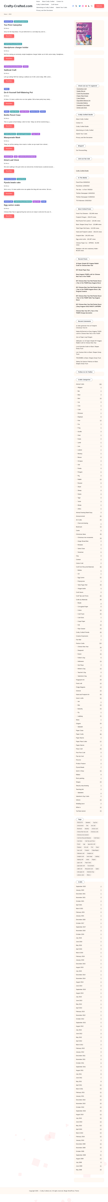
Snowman (80, 552)
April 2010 (79, 1129)
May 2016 (79, 945)
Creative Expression (82, 636)
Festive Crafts (80, 643)
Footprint (87, 850)
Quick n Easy (80, 771)
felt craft (86, 847)
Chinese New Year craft (82, 831)
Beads (79, 603)
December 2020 (80, 919)
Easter (80, 654)
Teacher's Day (35, 111)
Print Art (78, 760)
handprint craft (80, 856)
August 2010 (79, 1114)
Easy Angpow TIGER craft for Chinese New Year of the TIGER (88, 275)
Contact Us (79, 123)
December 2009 (80, 1144)
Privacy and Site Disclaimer (84, 137)
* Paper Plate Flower (82, 96)
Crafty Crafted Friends (82, 632)
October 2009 (80, 1151)
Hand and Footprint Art (21, 21)
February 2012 (80, 1048)
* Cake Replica (80, 98)
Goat (79, 435)
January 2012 (80, 1052)
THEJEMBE (79, 358)
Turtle (79, 501)
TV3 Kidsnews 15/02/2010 (83, 200)
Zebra (79, 509)
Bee (79, 705)
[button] (99, 6)
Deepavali (80, 650)
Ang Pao (95, 822)
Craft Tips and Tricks (82, 596)
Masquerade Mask (12, 137)
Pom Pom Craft (80, 752)
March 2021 (79, 908)
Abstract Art (80, 822)
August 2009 (79, 1158)
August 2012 (79, 1026)
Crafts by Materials (10, 134)
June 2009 (79, 1166)
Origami (78, 723)
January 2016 (80, 960)
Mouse (80, 457)
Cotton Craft (79, 563)
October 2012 (80, 1019)
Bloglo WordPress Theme (71, 1191)
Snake (44, 201)
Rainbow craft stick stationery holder (87, 248)
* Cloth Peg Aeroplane (82, 93)
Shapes (78, 782)
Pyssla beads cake (12, 182)
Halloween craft (80, 853)
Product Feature (81, 763)
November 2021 (80, 897)
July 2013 (79, 997)
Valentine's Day (82, 676)
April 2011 (79, 1085)
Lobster (80, 450)
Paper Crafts (35, 134)
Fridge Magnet (95, 850)
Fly (78, 712)
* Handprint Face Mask (83, 105)
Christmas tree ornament (83, 834)
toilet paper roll (80, 871)
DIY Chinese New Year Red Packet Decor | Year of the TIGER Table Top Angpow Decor (89, 298)
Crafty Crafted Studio (85, 114)
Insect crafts (79, 698)
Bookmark (79, 527)
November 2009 (80, 1147)
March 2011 (79, 1089)
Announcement (80, 516)
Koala (79, 439)
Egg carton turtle (81, 239)
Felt (79, 625)
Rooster (80, 483)
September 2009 (81, 1155)
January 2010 (80, 1140)
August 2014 (79, 982)
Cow (79, 406)
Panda (79, 468)
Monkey (80, 453)
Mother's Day (81, 668)
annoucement (80, 825)
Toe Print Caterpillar (13, 25)
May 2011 (79, 1081)
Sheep (79, 490)
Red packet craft (89, 868)
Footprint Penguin (81, 217)
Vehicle (25, 66)
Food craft (79, 683)
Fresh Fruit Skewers (82, 213)
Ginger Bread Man (83, 541)
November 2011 (80, 1059)
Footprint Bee (80, 235)
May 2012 (79, 1037)
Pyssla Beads (21, 179)
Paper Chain (79, 730)
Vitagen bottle (82, 588)
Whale (79, 505)
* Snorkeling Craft (81, 89)
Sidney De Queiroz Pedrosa (84, 361)
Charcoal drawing (83, 523)
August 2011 (79, 1070)
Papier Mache (24, 111)
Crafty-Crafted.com (18, 6)
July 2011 (79, 1074)
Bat (79, 391)
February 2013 (80, 1011)
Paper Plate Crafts (81, 741)
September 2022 (81, 886)
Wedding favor (80, 803)
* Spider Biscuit (80, 91)
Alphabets (80, 792)
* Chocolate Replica (82, 103)
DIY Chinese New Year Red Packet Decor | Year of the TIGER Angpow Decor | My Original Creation (89, 289)
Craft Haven (79, 592)
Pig (79, 476)
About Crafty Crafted (82, 119)
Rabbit (79, 479)
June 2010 (79, 1122)
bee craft (93, 825)
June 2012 (79, 1033)
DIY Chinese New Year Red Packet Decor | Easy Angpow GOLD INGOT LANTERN (89, 305)
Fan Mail (78, 639)
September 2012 (81, 1022)
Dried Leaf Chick (11, 160)
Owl (79, 464)
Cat (79, 402)
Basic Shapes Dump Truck (84, 224)
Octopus (80, 461)
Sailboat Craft (10, 70)
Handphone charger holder (16, 47)
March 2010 (79, 1133)
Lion (79, 446)
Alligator (80, 387)
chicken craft (95, 828)
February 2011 (80, 1092)
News (77, 720)
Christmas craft (94, 831)
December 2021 (80, 894)
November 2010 (80, 1103)
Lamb (79, 442)
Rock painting (80, 778)
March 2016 (79, 952)
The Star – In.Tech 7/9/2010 (84, 189)
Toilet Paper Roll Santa (82, 228)
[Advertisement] (89, 70)
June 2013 (79, 1000)
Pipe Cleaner (81, 628)
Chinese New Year (83, 646)
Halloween (81, 661)
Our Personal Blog (81, 150)
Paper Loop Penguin (86, 337)
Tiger (79, 498)
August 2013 (79, 993)
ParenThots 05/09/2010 (83, 182)
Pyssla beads (91, 865)
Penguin (80, 472)
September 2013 (81, 989)
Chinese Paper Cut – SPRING (85, 243)
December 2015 (80, 963)
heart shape (89, 856)
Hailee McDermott (81, 331)
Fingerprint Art (80, 680)
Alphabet (80, 727)
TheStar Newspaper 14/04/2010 (85, 193)
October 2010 (80, 1107)
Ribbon (78, 774)
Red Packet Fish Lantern (83, 221)
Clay (77, 556)
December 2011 (80, 1055)
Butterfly (80, 709)
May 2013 (79, 1004)
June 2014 (79, 986)
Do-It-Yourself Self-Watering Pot (18, 92)
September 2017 (81, 927)
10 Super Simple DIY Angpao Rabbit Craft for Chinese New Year (87, 264)
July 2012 (79, 1030)
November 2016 (80, 930)
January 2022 (80, 890)
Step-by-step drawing (82, 785)
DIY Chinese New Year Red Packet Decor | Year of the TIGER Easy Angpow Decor (89, 282)
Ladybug (80, 716)
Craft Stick (81, 617)
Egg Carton (36, 201)
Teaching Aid (79, 789)
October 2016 (80, 934)
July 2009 (79, 1162)
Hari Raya (81, 665)
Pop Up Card (80, 756)
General (78, 691)
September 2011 (81, 1067)
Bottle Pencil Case (12, 115)
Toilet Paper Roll (82, 585)
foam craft (79, 850)
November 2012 (80, 1015)
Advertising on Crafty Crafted (84, 130)
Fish (79, 420)
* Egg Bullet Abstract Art (83, 100)
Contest (78, 559)
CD (79, 574)
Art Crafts (79, 520)
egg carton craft (91, 844)
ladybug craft (80, 859)
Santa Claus (81, 548)
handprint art (90, 853)
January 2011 (80, 1096)
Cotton (80, 610)
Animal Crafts (8, 21)
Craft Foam (81, 614)
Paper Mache (14, 111)
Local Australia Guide (82, 346)
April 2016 (79, 949)
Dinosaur (80, 413)
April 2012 (79, 1041)
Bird (16, 156)
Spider (97, 868)
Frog (79, 428)
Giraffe (80, 431)
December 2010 (80, 1100)
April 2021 (79, 905)
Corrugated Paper (83, 606)
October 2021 (80, 901)
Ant (79, 701)
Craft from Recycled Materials (13, 44)
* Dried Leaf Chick (81, 107)
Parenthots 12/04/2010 (82, 186)
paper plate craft (81, 865)
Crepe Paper (81, 621)
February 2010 (80, 1136)
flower (97, 847)
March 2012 (79, 1044)
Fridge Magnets (80, 687)
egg (84, 844)
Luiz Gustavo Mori (81, 352)
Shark (79, 487)
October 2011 (80, 1063)
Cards (78, 530)
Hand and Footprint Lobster (84, 232)
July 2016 (79, 938)
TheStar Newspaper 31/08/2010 (85, 197)
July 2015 (79, 971)
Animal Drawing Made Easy (84, 512)
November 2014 (80, 978)
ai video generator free (82, 326)
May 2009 (79, 1170)
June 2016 (79, 941)
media (87, 859)
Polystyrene (81, 581)
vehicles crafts (80, 875)
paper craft (79, 862)
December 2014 (80, 974)
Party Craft (79, 749)
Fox (79, 424)
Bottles (7, 89)
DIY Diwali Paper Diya (83, 270)
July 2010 (79, 1118)
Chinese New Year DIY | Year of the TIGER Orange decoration (87, 312)
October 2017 (80, 923)
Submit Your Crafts (81, 134)
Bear (79, 395)
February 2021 (80, 912)
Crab (79, 409)
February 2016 (80, 956)
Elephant (80, 417)
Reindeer (80, 545)
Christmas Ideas (81, 534)
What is (78, 807)
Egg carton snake (12, 205)
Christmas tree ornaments (85, 537)
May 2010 (79, 1125)
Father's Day (81, 657)
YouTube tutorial (80, 811)
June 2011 (79, 1078)
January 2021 (80, 916)
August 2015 (79, 967)
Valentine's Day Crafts (82, 796)
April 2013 (79, 1008)
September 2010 (81, 1111)
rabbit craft (79, 868)
